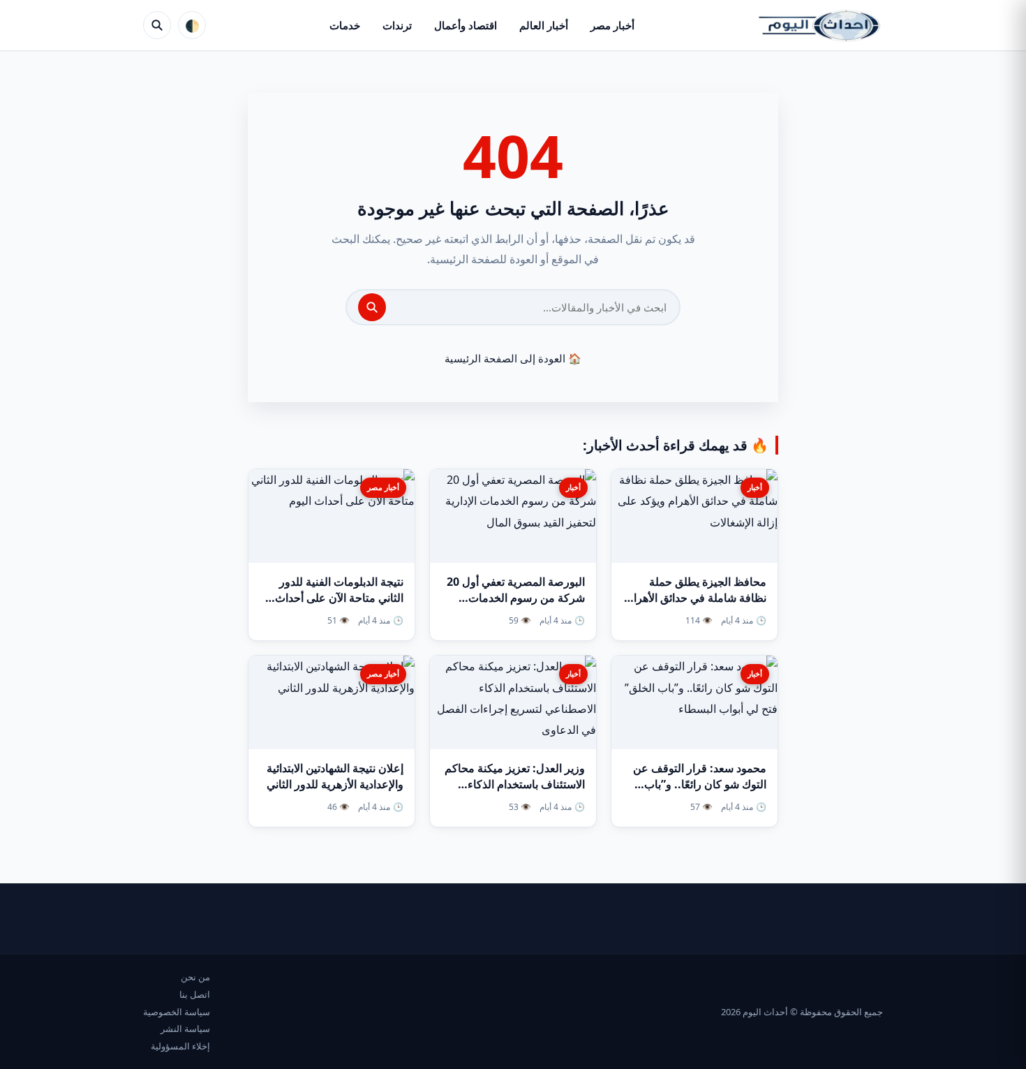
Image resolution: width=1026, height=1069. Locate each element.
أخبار (755, 487)
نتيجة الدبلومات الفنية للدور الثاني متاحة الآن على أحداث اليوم (339, 597)
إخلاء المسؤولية (180, 1046)
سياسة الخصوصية (176, 1011)
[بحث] (372, 307)
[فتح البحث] (157, 25)
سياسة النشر (185, 1028)
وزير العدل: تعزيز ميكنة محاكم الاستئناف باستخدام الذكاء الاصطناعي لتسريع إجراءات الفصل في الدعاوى (515, 792)
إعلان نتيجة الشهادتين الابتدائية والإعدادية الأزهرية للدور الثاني (335, 776)
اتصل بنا (194, 994)
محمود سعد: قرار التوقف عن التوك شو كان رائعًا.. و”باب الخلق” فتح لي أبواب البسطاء (699, 784)
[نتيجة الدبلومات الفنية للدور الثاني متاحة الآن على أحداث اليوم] (331, 516)
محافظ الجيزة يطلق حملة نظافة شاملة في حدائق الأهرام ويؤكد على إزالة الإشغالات (696, 597)
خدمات (344, 25)
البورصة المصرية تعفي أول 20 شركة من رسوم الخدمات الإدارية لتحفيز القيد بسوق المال (513, 597)
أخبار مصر (612, 25)
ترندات (397, 25)
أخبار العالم (543, 25)
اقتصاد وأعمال (465, 25)
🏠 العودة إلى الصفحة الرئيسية (513, 358)
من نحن (195, 977)
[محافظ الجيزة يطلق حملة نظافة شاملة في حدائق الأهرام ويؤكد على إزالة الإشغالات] (694, 516)
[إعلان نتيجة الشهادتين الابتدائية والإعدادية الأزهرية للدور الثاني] (331, 702)
